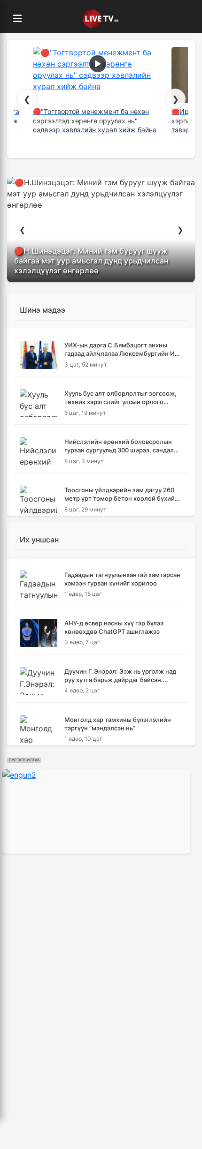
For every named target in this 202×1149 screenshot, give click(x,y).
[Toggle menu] (17, 18)
